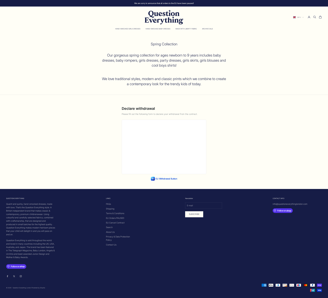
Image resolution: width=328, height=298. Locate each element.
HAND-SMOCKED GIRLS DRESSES (127, 29)
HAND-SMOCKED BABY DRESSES (158, 29)
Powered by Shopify (38, 288)
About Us (110, 232)
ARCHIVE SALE (207, 29)
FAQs (108, 204)
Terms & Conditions (115, 213)
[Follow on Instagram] (20, 276)
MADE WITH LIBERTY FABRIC (186, 29)
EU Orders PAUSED (115, 218)
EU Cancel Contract (115, 222)
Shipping (110, 208)
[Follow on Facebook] (7, 276)
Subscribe (194, 214)
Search (109, 227)
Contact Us (111, 244)
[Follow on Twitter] (14, 276)
